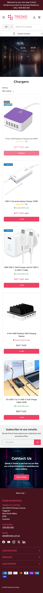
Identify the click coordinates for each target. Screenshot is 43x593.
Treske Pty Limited (13, 587)
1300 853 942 (8, 527)
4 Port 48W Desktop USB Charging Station (21, 334)
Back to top (20, 493)
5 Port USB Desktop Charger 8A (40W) (21, 139)
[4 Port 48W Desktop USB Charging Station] (21, 312)
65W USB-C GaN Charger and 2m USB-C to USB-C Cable (21, 268)
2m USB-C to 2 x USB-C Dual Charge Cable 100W (21, 400)
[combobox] (21, 26)
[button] (39, 17)
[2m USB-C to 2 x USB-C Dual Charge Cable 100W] (21, 378)
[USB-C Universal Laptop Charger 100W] (21, 180)
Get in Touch (21, 477)
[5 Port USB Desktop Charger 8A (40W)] (21, 117)
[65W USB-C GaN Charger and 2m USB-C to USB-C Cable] (21, 246)
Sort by (5, 88)
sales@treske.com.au (11, 536)
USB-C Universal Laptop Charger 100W (21, 201)
